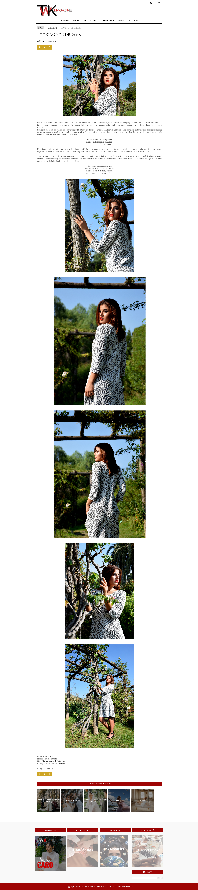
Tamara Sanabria (51, 759)
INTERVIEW (64, 21)
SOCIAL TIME (133, 21)
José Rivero (50, 756)
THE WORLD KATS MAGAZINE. (98, 886)
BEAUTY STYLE (79, 21)
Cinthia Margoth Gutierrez (53, 761)
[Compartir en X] (44, 47)
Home (41, 28)
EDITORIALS (95, 21)
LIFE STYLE (107, 21)
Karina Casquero (58, 763)
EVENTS (121, 21)
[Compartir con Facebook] (39, 47)
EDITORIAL (52, 28)
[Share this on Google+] (49, 47)
